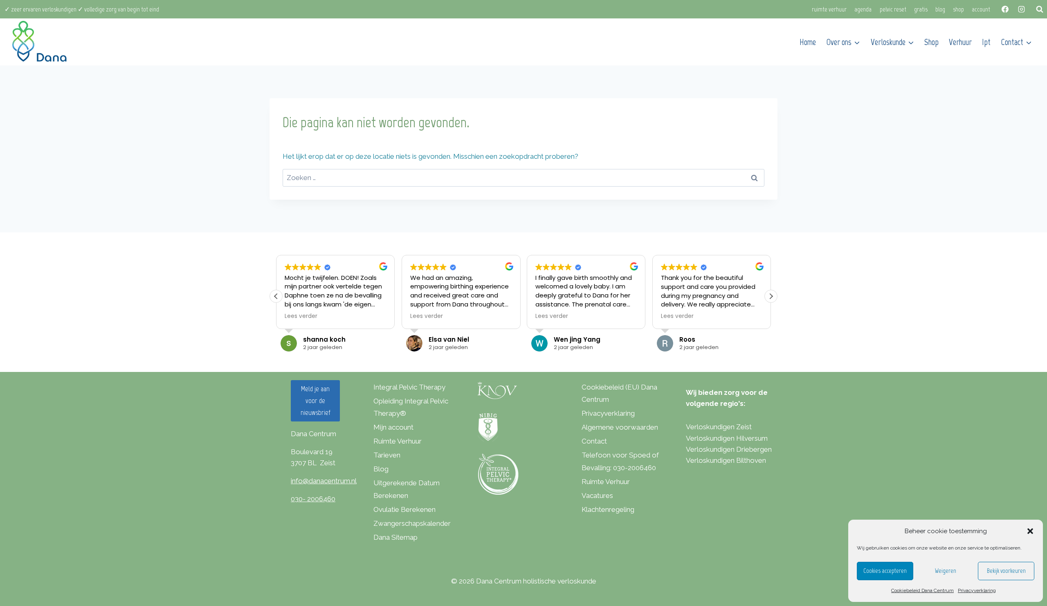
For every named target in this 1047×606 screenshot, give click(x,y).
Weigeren (945, 570)
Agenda (863, 9)
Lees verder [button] (301, 316)
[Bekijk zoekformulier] (1039, 9)
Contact (594, 441)
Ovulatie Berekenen (404, 509)
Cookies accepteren (885, 570)
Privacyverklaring (977, 590)
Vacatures (597, 495)
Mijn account (393, 427)
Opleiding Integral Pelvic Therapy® (410, 407)
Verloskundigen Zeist (719, 427)
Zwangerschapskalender (412, 523)
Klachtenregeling (608, 509)
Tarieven (386, 455)
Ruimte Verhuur (397, 441)
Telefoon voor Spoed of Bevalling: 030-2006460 (620, 461)
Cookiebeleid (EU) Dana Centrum (619, 393)
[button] (1030, 531)
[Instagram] (1021, 9)
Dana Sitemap (395, 537)
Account (981, 9)
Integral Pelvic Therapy (409, 387)
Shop (958, 9)
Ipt (986, 42)
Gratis (921, 9)
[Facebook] (1005, 9)
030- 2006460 (313, 499)
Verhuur (960, 42)
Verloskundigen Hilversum (727, 438)
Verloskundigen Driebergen (729, 449)
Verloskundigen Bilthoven (726, 460)
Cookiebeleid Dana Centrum (922, 590)
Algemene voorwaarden (620, 427)
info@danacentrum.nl (324, 481)
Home (808, 42)
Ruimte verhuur (829, 9)
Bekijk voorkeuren (1006, 570)
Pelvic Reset (893, 9)
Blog (940, 9)
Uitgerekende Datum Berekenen (406, 489)
